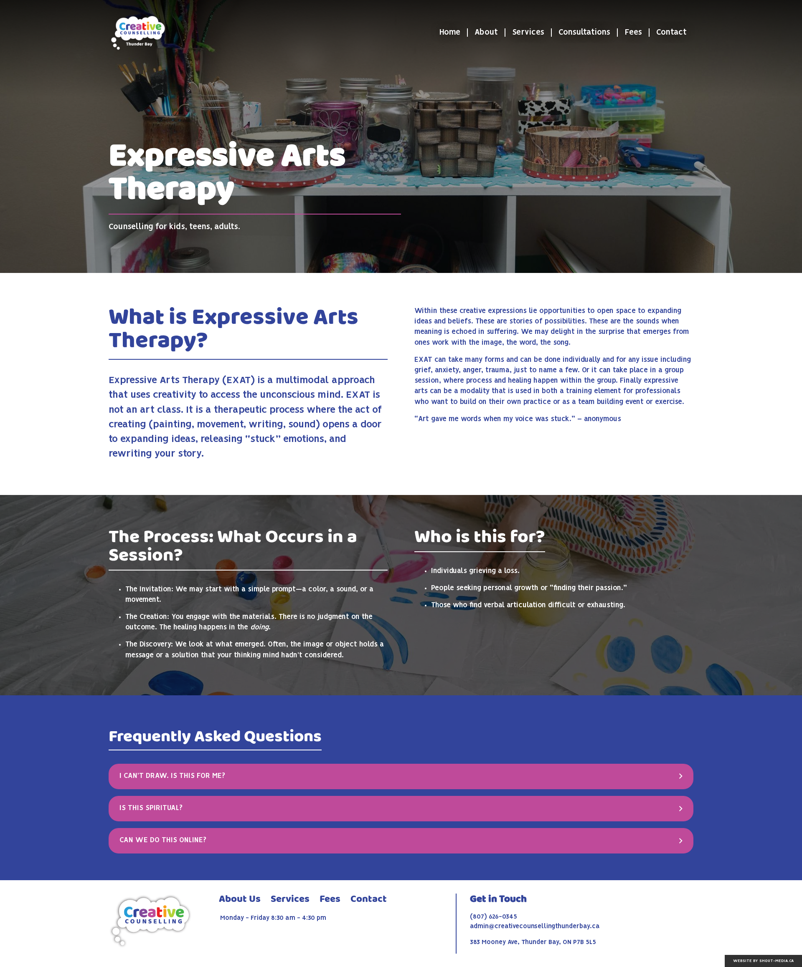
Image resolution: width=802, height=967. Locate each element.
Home (449, 32)
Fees (633, 32)
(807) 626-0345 (493, 917)
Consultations (584, 32)
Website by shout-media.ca (763, 961)
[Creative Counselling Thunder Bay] (138, 32)
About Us (240, 899)
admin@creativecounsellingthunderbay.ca (535, 926)
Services (528, 32)
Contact (671, 32)
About (486, 32)
